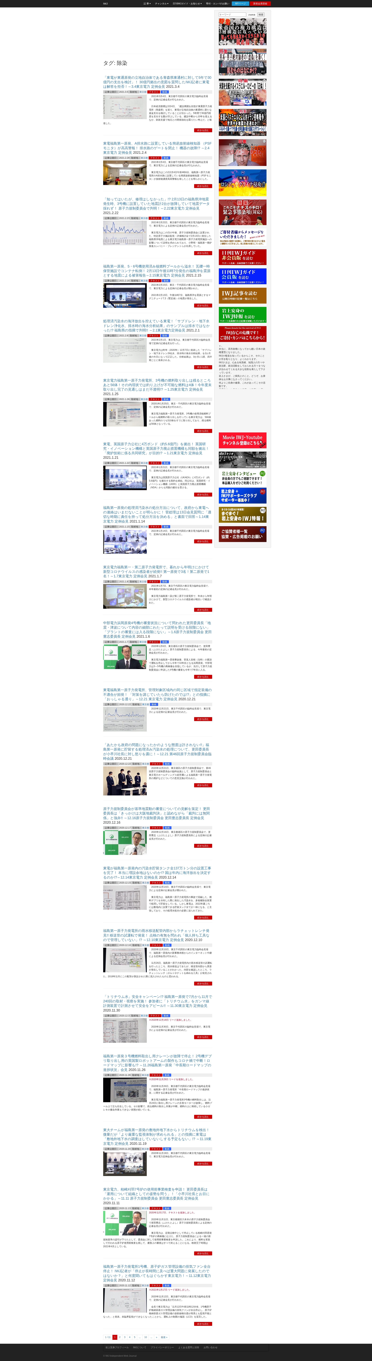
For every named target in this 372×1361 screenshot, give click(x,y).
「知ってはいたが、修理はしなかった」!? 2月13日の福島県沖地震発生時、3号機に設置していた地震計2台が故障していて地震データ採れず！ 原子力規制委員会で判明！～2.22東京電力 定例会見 (156, 203)
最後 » (164, 1337)
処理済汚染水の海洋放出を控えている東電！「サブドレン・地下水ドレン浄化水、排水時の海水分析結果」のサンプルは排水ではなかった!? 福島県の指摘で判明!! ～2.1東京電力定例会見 (156, 325)
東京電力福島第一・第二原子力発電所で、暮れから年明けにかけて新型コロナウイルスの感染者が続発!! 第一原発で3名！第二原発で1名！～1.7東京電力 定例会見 (156, 571)
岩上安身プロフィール (117, 1347)
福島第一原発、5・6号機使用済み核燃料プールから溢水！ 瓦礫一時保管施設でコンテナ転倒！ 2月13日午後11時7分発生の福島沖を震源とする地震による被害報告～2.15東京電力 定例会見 (156, 270)
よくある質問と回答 (188, 1347)
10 (145, 1337)
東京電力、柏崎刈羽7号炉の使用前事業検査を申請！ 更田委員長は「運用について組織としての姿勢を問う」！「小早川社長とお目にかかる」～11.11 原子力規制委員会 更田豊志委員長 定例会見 (156, 1193)
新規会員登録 (260, 3)
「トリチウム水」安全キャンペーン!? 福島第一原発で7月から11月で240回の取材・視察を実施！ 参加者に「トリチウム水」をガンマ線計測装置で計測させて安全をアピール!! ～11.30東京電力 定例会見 (157, 1001)
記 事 (147, 3)
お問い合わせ (211, 1347)
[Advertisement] (157, 30)
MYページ (240, 3)
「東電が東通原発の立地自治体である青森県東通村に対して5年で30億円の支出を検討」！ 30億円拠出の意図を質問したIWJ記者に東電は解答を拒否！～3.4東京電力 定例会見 (157, 82)
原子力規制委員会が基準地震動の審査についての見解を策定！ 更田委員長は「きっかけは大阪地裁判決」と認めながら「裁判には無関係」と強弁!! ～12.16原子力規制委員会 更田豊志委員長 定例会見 (156, 813)
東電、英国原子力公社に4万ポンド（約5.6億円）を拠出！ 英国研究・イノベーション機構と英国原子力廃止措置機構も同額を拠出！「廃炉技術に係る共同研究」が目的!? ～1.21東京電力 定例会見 (156, 448)
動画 (164, 92)
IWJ (105, 3)
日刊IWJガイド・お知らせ (187, 3)
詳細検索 (251, 15)
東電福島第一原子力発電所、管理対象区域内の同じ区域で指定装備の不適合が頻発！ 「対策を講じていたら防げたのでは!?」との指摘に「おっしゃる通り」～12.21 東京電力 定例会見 (157, 694)
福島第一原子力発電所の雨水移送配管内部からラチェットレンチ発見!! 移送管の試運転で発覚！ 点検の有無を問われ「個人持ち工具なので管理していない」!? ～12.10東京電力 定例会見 (156, 935)
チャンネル (161, 3)
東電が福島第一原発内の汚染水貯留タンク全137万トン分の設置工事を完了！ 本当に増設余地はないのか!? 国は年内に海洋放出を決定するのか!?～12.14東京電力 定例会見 (157, 872)
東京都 (143, 92)
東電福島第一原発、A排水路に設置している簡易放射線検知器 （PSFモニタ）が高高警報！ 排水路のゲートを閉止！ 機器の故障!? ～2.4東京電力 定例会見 (157, 147)
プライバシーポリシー (162, 1347)
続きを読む (203, 130)
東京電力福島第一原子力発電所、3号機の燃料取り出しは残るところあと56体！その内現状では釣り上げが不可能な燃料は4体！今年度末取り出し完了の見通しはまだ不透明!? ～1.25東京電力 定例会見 (157, 384)
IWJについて (139, 1347)
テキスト (153, 92)
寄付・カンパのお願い (217, 3)
